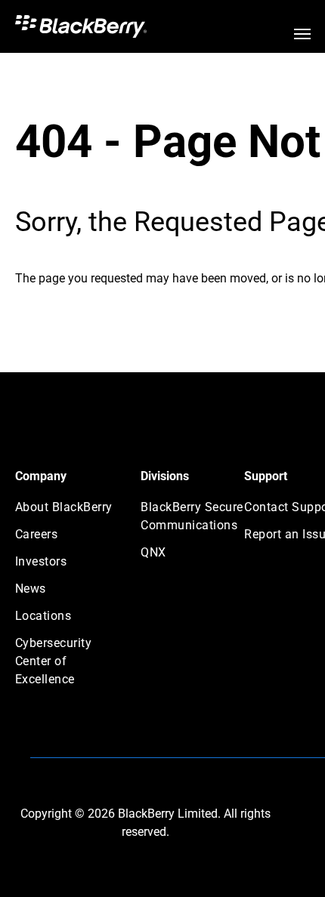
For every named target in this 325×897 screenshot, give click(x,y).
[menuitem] (69, 512)
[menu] (302, 34)
